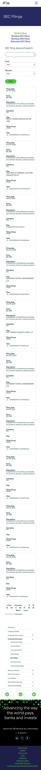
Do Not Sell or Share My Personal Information (22, 766)
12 (33, 605)
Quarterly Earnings (16, 642)
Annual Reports (15, 646)
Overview (11, 627)
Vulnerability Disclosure (22, 763)
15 (16, 608)
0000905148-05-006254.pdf (19, 294)
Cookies (22, 750)
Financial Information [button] (15, 639)
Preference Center (22, 760)
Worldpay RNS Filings (20, 38)
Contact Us (22, 758)
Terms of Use (22, 753)
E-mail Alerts (12, 678)
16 (20, 608)
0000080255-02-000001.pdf (19, 135)
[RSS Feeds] (20, 694)
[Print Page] (7, 694)
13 (7, 608)
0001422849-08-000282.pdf (19, 240)
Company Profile (13, 631)
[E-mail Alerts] (34, 694)
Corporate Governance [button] (15, 635)
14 (11, 608)
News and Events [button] (13, 670)
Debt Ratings (15, 654)
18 (29, 608)
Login (23, 755)
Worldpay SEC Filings (20, 36)
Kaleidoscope (18, 614)
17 (24, 608)
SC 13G (9, 97)
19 (33, 608)
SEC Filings (14, 658)
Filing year (8, 70)
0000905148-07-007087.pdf (19, 400)
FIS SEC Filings (20, 33)
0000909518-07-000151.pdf (19, 346)
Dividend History (16, 662)
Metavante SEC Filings (20, 41)
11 (29, 605)
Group (7, 61)
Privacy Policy (22, 748)
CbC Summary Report (17, 666)
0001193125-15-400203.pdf (18, 596)
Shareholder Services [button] (15, 682)
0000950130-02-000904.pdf (19, 189)
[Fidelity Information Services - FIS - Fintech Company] (4, 2)
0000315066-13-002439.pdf (19, 449)
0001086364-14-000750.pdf (19, 498)
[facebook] (27, 738)
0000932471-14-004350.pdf (19, 547)
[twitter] (22, 738)
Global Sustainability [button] (14, 686)
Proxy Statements (16, 650)
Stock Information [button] (14, 674)
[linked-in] (17, 738)
